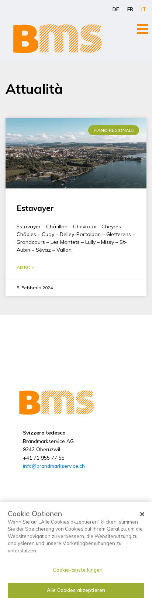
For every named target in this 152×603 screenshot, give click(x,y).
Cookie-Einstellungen (78, 570)
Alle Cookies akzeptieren (76, 590)
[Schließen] (142, 514)
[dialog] (76, 552)
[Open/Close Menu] (142, 29)
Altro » (25, 267)
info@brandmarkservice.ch (54, 466)
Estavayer (35, 208)
